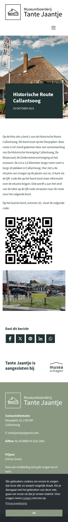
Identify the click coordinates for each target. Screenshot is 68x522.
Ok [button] (34, 513)
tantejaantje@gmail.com (23, 433)
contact (26, 498)
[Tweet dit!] (20, 338)
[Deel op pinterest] (30, 338)
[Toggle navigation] (53, 27)
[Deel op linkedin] (40, 338)
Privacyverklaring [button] (16, 503)
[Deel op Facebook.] (10, 338)
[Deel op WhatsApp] (50, 338)
